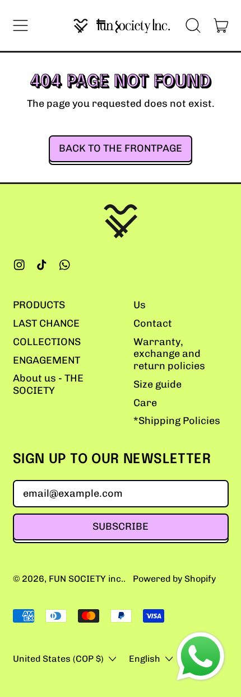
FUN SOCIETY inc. (86, 578)
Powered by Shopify (174, 578)
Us (139, 305)
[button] (193, 26)
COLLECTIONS (47, 342)
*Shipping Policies (176, 421)
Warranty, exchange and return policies (169, 354)
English (144, 658)
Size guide (157, 384)
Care (145, 403)
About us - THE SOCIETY (48, 384)
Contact (152, 323)
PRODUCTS (39, 305)
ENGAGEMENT (46, 360)
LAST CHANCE (46, 323)
